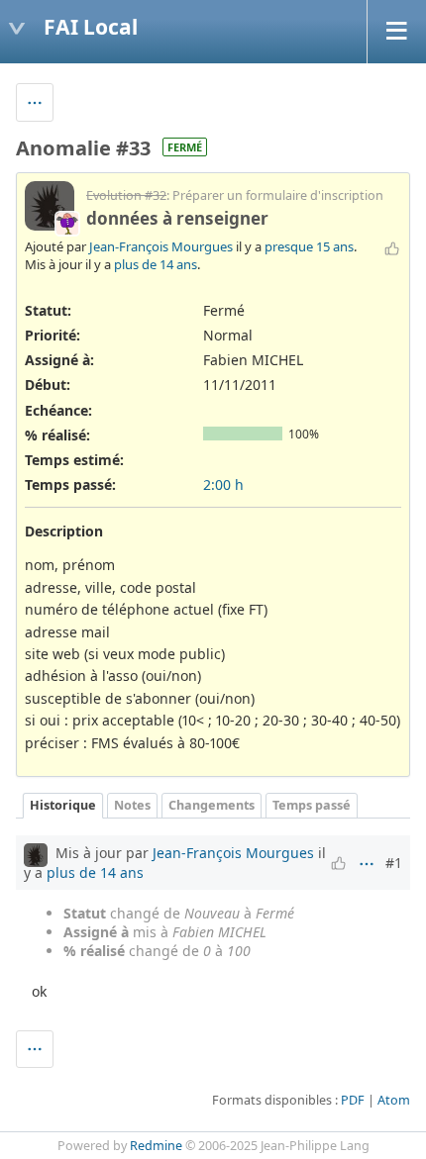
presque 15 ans (309, 246)
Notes (132, 805)
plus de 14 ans (155, 264)
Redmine (156, 1145)
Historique (63, 805)
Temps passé (311, 805)
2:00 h (223, 484)
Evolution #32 (126, 195)
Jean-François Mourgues (161, 246)
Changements (211, 805)
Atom (393, 1100)
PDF (353, 1100)
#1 (393, 862)
